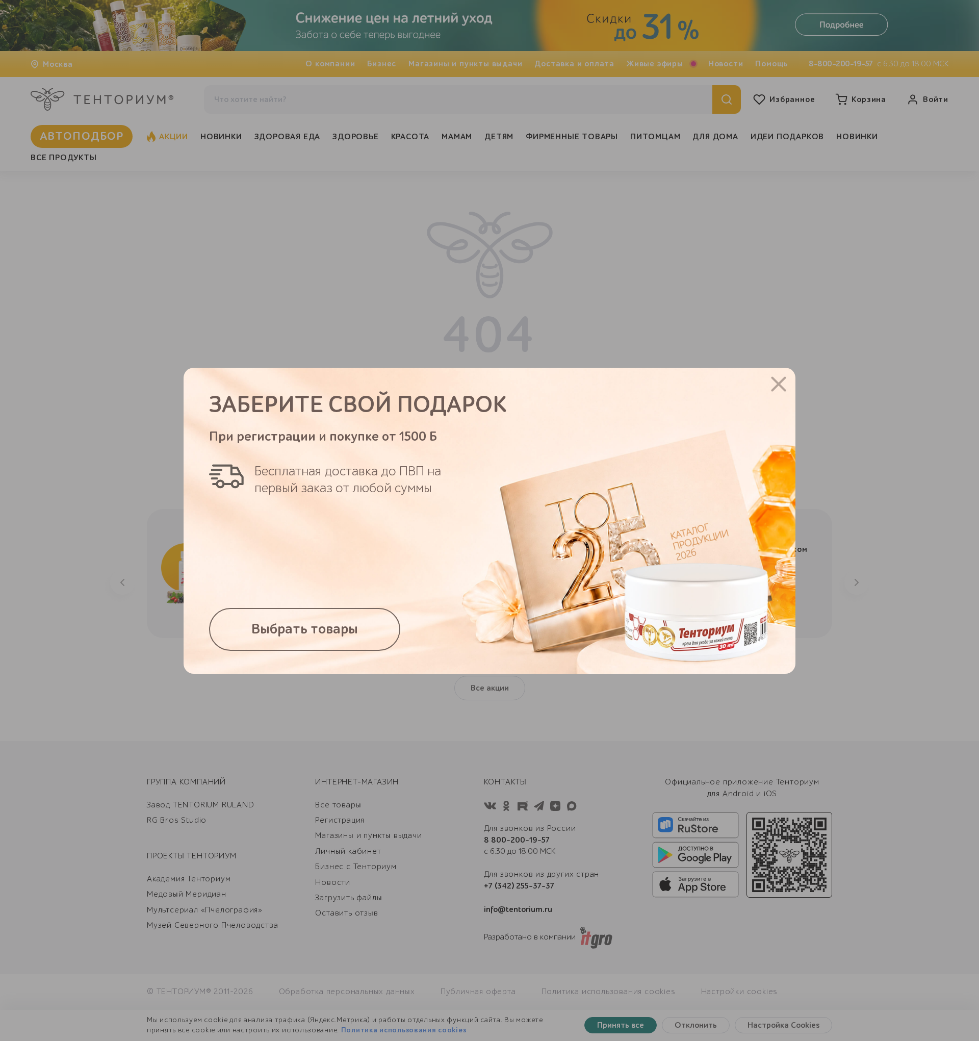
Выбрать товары (304, 629)
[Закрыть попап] (778, 384)
